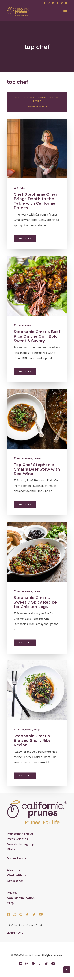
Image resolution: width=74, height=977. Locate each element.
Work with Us (16, 875)
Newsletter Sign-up (20, 844)
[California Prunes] (19, 11)
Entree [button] (54, 97)
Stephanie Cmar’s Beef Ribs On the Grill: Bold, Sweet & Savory (37, 336)
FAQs (11, 903)
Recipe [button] (37, 101)
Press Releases (17, 838)
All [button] (17, 97)
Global (11, 849)
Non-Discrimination (21, 898)
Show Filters (36, 106)
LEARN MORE (15, 932)
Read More (25, 238)
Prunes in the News (20, 833)
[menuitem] (45, 3)
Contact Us (15, 880)
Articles (21, 188)
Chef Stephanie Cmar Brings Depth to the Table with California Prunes (35, 201)
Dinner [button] (42, 97)
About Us (13, 870)
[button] (45, 3)
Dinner (28, 325)
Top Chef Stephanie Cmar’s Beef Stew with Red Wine (37, 469)
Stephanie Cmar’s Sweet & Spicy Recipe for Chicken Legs (35, 602)
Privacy (12, 892)
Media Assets (16, 858)
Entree (20, 458)
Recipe (20, 325)
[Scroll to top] (66, 969)
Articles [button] (28, 97)
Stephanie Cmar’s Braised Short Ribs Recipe (32, 740)
